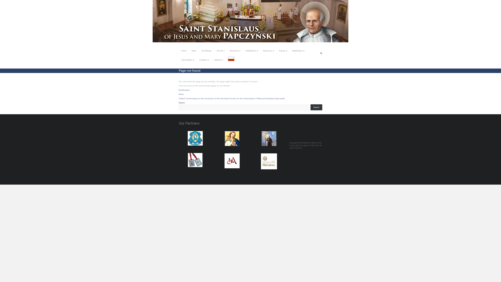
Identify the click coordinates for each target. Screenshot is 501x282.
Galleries (217, 60)
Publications (251, 51)
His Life (220, 51)
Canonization (186, 60)
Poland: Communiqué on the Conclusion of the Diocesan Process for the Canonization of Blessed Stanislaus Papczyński (232, 98)
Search (182, 103)
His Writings (206, 51)
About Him (234, 51)
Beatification (297, 51)
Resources (267, 51)
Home (183, 51)
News (194, 51)
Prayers (282, 51)
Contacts (203, 60)
